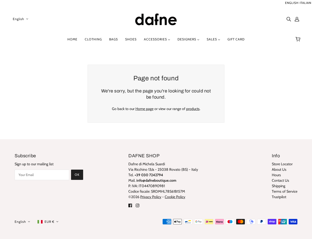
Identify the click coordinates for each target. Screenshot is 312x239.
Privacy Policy (150, 197)
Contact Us (280, 180)
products (193, 109)
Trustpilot (279, 197)
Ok (77, 175)
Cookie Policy (175, 197)
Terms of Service (284, 191)
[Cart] (299, 39)
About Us (279, 169)
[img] (289, 19)
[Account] (297, 19)
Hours (276, 175)
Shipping (278, 186)
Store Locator (282, 164)
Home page (144, 109)
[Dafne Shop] (156, 18)
